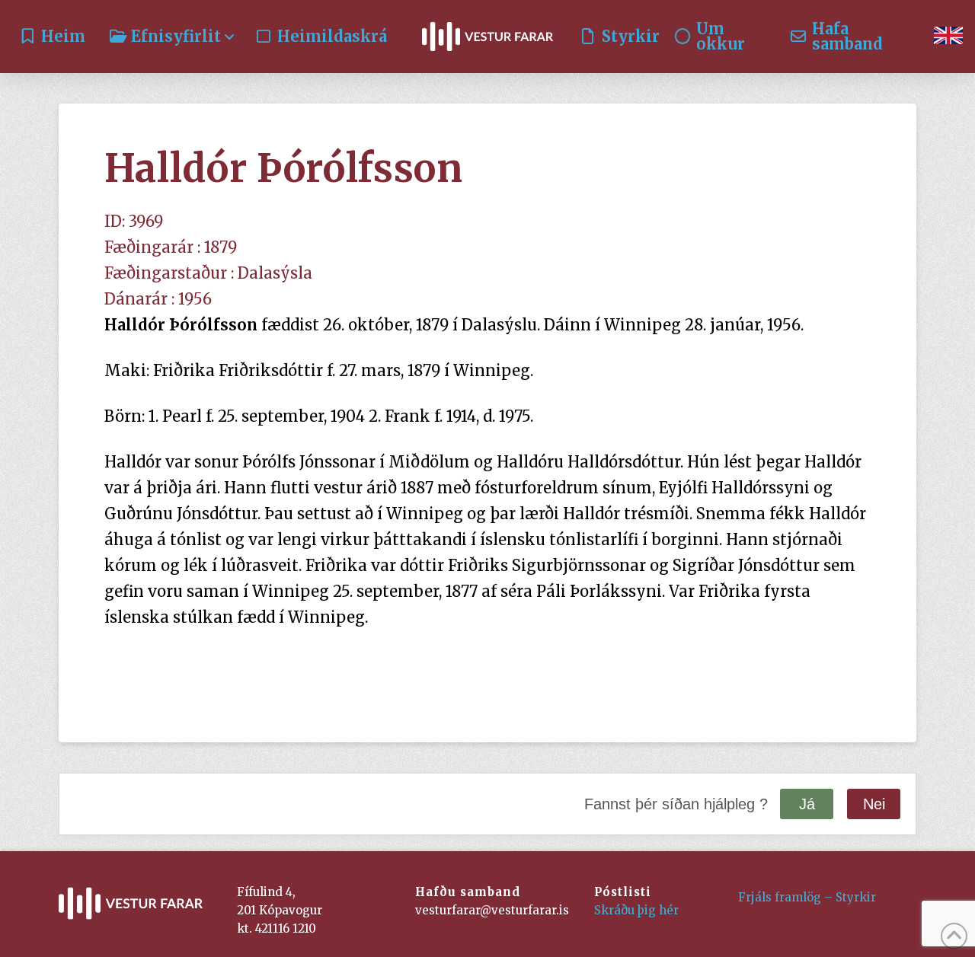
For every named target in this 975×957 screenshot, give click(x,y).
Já (807, 804)
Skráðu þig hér (636, 910)
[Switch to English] (948, 36)
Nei (874, 804)
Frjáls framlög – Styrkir (807, 897)
